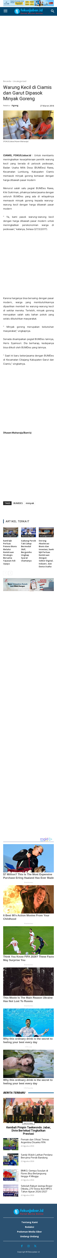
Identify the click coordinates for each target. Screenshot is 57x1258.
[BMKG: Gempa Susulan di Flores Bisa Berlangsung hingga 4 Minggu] (10, 1175)
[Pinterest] (25, 149)
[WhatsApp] (32, 149)
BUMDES (18, 503)
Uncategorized (19, 81)
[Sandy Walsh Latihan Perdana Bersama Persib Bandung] (10, 1159)
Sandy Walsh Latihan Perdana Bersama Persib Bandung (36, 1156)
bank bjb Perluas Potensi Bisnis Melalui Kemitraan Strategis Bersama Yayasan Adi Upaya (10, 552)
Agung (15, 105)
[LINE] (39, 149)
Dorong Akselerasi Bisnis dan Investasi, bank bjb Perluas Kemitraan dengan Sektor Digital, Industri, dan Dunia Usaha (46, 553)
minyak (30, 503)
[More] (46, 149)
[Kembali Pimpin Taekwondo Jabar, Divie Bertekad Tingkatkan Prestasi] (28, 1110)
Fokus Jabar (9, 1179)
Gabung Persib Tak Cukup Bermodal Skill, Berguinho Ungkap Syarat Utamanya (28, 550)
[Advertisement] (28, 47)
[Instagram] (28, 1246)
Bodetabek (8, 1194)
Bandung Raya (28, 536)
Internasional (9, 1148)
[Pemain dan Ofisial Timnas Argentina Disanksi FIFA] (10, 1144)
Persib (6, 1163)
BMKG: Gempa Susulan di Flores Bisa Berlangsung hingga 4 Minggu (34, 1173)
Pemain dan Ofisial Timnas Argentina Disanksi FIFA (35, 1141)
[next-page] (10, 573)
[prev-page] (5, 573)
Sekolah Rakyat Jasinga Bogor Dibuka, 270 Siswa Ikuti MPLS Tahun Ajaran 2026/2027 (36, 1188)
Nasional (28, 1123)
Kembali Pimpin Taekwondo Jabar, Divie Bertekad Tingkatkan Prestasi (28, 1130)
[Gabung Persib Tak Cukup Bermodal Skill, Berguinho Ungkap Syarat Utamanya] (28, 532)
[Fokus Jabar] (28, 11)
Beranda (7, 81)
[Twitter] (17, 149)
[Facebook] (10, 149)
